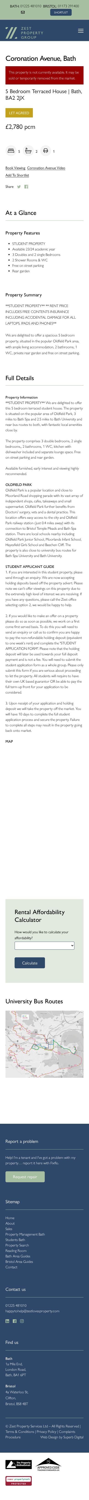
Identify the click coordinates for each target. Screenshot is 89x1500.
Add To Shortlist (17, 175)
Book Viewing (15, 167)
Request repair (25, 1176)
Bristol (10, 1386)
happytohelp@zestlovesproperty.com (32, 1311)
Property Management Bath (25, 1234)
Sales (8, 1229)
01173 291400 (68, 6)
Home (9, 1218)
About (10, 1223)
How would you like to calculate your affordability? (41, 934)
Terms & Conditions (19, 1431)
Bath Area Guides (17, 1256)
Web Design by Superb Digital (62, 1437)
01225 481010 (30, 6)
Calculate (29, 963)
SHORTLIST (61, 12)
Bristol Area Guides (19, 1261)
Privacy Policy (46, 1431)
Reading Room (15, 1250)
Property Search (17, 1245)
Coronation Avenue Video (46, 167)
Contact (11, 1267)
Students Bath (15, 1240)
